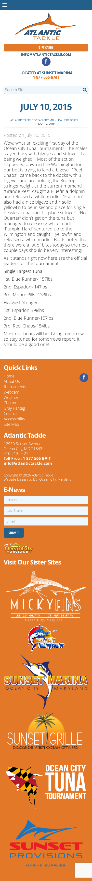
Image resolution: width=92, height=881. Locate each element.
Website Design (16, 479)
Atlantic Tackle (42, 475)
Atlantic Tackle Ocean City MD (32, 120)
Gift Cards (46, 47)
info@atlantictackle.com (46, 54)
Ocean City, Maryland (55, 479)
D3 (35, 479)
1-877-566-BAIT (46, 77)
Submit (14, 532)
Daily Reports (68, 120)
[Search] (84, 89)
